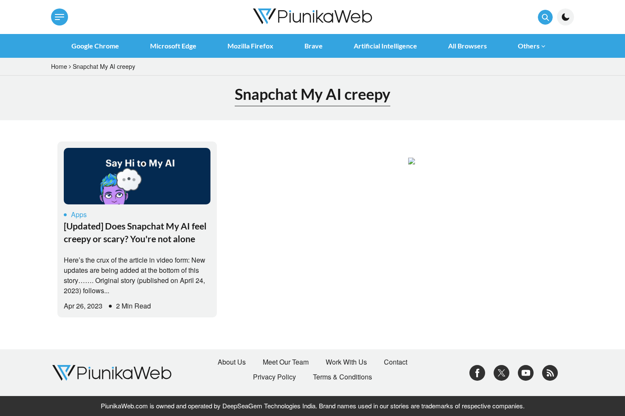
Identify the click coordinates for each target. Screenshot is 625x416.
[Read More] (137, 176)
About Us (232, 362)
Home (59, 66)
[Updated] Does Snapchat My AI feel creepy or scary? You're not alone (135, 232)
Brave (313, 46)
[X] (501, 371)
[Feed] (550, 371)
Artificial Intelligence (385, 46)
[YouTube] (526, 371)
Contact (395, 362)
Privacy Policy (274, 377)
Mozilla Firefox (250, 46)
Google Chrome (95, 46)
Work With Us (346, 362)
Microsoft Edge (173, 46)
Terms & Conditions (342, 377)
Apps (79, 214)
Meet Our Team (286, 362)
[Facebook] (477, 371)
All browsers (467, 46)
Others (529, 46)
